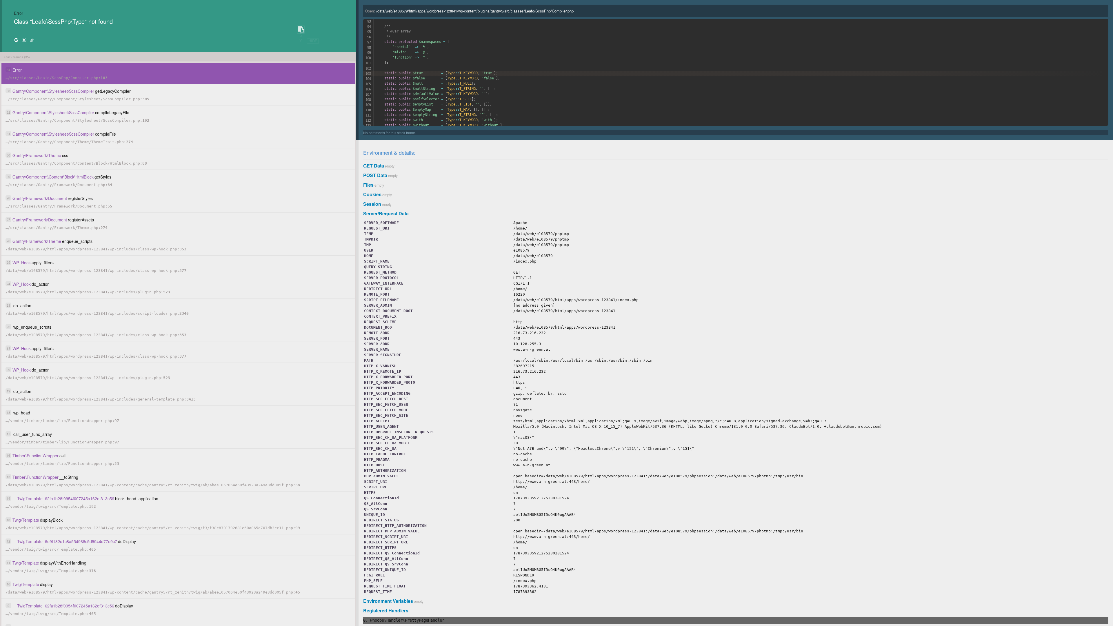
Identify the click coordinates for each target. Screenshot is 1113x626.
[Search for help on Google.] (16, 40)
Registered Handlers (385, 610)
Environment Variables (388, 601)
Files (368, 184)
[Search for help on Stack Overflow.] (32, 40)
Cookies (372, 194)
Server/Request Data (386, 213)
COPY (300, 30)
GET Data (373, 165)
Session (372, 204)
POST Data (375, 175)
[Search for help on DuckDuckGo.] (24, 40)
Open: (469, 11)
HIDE (312, 41)
